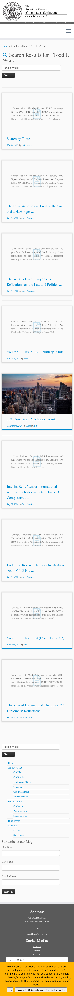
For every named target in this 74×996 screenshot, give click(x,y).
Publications (15, 801)
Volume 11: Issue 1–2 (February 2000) (35, 351)
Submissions (18, 835)
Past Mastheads (20, 811)
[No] (69, 979)
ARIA (26, 358)
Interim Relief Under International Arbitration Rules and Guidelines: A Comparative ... (33, 492)
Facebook (37, 946)
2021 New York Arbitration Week (31, 419)
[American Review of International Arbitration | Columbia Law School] (37, 13)
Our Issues (18, 806)
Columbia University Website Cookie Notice (41, 990)
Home (5, 46)
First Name (7, 847)
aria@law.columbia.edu (37, 934)
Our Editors (18, 772)
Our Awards (18, 787)
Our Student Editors (22, 782)
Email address (9, 876)
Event (28, 426)
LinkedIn (37, 955)
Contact (12, 825)
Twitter (37, 951)
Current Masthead (21, 792)
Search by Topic (18, 138)
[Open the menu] (68, 31)
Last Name (7, 861)
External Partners (20, 796)
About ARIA (15, 767)
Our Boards (18, 777)
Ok (10, 990)
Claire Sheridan (28, 218)
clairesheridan (28, 145)
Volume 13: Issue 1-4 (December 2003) (35, 637)
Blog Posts (14, 820)
